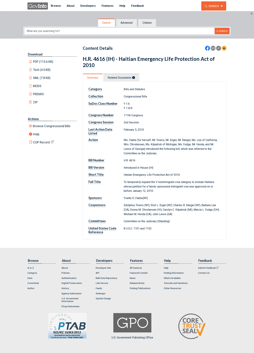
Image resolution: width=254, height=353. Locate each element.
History (65, 288)
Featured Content (139, 272)
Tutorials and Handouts (176, 283)
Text (42, 70)
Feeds (99, 288)
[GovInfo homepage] (37, 6)
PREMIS (38, 94)
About (65, 267)
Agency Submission (72, 293)
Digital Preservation (72, 283)
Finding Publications (140, 288)
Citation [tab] (147, 22)
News (132, 278)
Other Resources (172, 288)
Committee (33, 283)
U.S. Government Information (70, 300)
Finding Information (174, 272)
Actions (33, 119)
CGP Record (41, 142)
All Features (136, 267)
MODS (37, 86)
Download (35, 54)
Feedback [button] (137, 5)
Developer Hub (103, 267)
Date (29, 278)
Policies (66, 272)
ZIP (35, 102)
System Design (103, 298)
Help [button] (122, 5)
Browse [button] (56, 5)
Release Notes (137, 283)
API (97, 272)
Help (36, 134)
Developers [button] (88, 5)
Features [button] (108, 5)
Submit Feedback (207, 267)
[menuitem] (56, 6)
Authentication (69, 278)
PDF (43, 61)
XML (42, 78)
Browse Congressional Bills (51, 126)
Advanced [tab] (127, 22)
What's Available (172, 278)
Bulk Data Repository (106, 278)
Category (32, 272)
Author (31, 288)
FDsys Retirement (70, 306)
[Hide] (251, 13)
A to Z (30, 267)
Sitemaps (100, 293)
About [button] (70, 5)
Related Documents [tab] (120, 77)
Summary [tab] (92, 77)
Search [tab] (106, 22)
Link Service (102, 283)
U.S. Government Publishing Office (132, 337)
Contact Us (204, 272)
